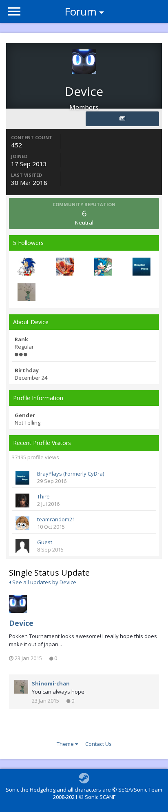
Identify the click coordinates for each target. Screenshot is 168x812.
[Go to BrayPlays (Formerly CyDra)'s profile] (141, 267)
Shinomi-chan (51, 683)
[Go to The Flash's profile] (65, 267)
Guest (44, 542)
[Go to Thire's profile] (22, 500)
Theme (66, 743)
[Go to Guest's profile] (22, 546)
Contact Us (98, 743)
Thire (43, 496)
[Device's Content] (122, 118)
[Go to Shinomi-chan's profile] (26, 292)
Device (21, 623)
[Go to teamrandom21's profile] (22, 523)
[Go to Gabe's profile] (26, 267)
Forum (80, 11)
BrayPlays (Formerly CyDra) (70, 473)
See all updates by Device (43, 582)
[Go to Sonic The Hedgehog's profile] (103, 267)
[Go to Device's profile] (18, 604)
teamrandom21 (56, 519)
